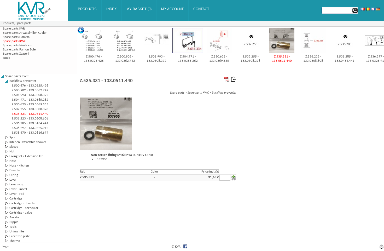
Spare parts (23, 23)
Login (5, 246)
